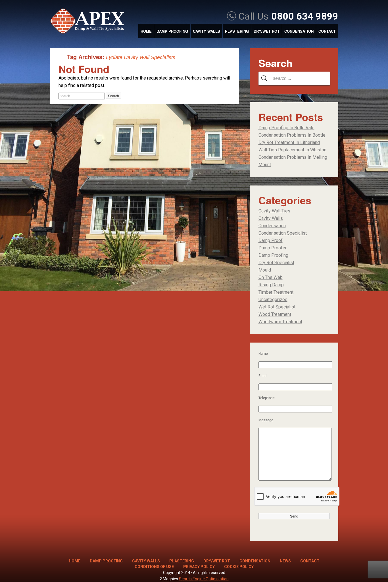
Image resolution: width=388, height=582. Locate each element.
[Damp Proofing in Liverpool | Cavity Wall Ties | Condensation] (90, 22)
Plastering (237, 31)
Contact (327, 31)
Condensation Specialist (282, 233)
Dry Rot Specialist (276, 262)
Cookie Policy (239, 566)
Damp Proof (270, 240)
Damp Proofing (172, 31)
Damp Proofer (272, 248)
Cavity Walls (206, 31)
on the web (270, 277)
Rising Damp (271, 284)
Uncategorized (272, 299)
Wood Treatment (274, 314)
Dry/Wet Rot (266, 31)
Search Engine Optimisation (204, 579)
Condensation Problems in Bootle (292, 135)
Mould (264, 270)
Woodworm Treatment (280, 321)
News (285, 561)
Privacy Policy (199, 566)
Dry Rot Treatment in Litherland (289, 142)
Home (146, 31)
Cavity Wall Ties (274, 211)
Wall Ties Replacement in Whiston (292, 150)
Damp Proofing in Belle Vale (286, 127)
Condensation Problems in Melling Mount (292, 161)
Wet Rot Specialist (276, 307)
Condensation (299, 31)
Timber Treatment (275, 292)
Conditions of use (154, 566)
